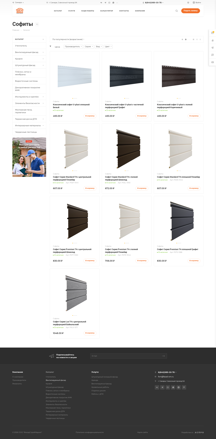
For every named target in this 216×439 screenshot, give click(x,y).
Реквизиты (17, 384)
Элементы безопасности (27, 103)
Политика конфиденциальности (90, 432)
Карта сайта (142, 432)
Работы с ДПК (97, 394)
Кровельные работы (100, 387)
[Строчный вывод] (197, 39)
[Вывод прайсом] (200, 39)
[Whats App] (113, 2)
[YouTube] (109, 2)
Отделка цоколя (98, 391)
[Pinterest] (184, 387)
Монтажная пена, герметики (23, 111)
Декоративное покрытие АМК (27, 88)
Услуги (95, 372)
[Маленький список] (182, 39)
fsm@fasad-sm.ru (166, 377)
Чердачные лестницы (26, 132)
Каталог (50, 372)
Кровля (18, 59)
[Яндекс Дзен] (178, 387)
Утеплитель (21, 46)
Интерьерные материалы (28, 125)
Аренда (94, 380)
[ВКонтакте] (101, 2)
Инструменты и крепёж (27, 97)
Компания (17, 372)
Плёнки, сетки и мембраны (23, 73)
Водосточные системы (26, 81)
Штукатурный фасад (25, 65)
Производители (19, 380)
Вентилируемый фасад (26, 52)
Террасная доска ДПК (26, 119)
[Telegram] (105, 2)
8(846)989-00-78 (153, 2)
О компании (17, 377)
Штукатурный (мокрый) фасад (104, 377)
